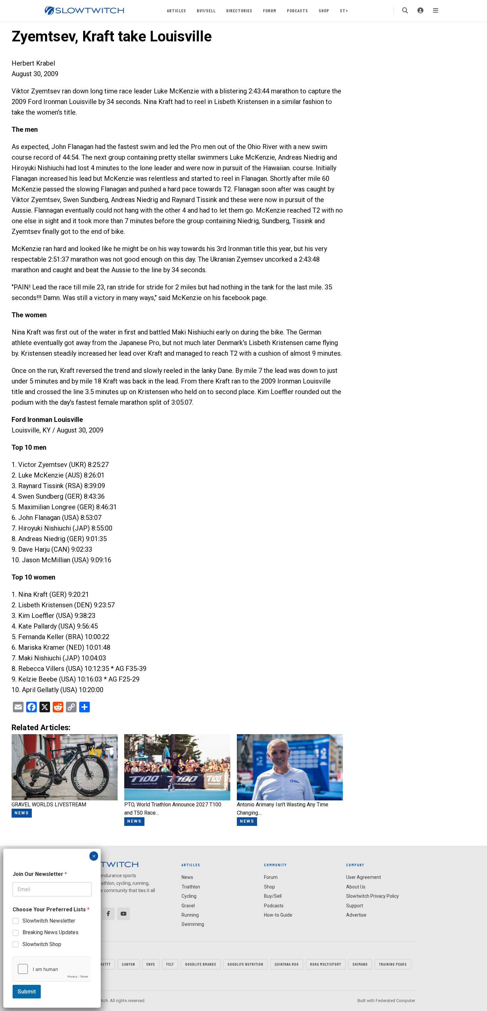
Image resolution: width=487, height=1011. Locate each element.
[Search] (405, 10)
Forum (269, 10)
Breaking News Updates (51, 932)
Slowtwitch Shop (42, 944)
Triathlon (191, 886)
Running (190, 915)
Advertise (356, 915)
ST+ (344, 10)
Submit (27, 991)
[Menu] (435, 10)
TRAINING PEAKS (393, 964)
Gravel (188, 905)
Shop (324, 10)
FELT (170, 964)
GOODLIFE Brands (200, 964)
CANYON (128, 964)
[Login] (420, 10)
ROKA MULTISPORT (325, 964)
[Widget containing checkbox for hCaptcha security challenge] (52, 969)
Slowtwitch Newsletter (49, 921)
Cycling (189, 896)
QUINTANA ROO (287, 964)
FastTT (104, 964)
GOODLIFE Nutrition (245, 964)
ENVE (150, 964)
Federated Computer (395, 1000)
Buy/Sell (206, 10)
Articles (176, 10)
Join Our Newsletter (40, 874)
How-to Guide (278, 915)
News (187, 877)
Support (354, 905)
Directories (239, 10)
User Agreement (363, 877)
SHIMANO (360, 964)
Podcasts (297, 10)
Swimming (193, 924)
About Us (355, 886)
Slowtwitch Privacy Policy (372, 896)
